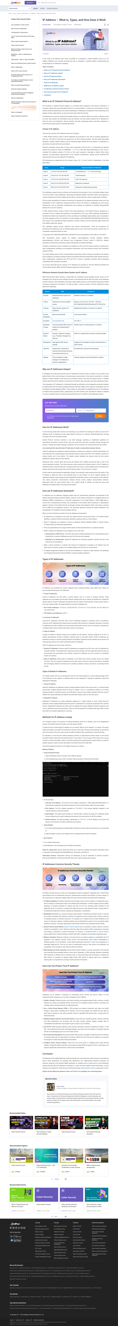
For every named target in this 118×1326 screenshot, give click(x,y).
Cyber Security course (87, 1068)
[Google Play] (16, 1236)
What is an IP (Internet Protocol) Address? (57, 70)
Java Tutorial (76, 1234)
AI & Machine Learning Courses (56, 1268)
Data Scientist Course (41, 1226)
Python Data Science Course (80, 1256)
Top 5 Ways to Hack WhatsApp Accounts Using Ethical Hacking (22, 80)
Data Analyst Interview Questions (62, 1308)
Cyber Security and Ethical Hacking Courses (21, 1270)
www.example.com (58, 321)
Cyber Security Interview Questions (76, 1305)
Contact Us (19, 1320)
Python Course (39, 1231)
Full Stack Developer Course (42, 1254)
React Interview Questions (99, 1248)
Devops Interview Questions (99, 1236)
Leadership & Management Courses (40, 1276)
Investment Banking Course (42, 1245)
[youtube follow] (19, 1228)
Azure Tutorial (76, 1245)
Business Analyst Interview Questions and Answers (23, 1308)
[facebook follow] (11, 1228)
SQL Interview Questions (98, 1245)
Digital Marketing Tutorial (70, 1288)
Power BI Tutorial (30, 1288)
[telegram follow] (24, 1228)
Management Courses (58, 1276)
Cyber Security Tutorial (79, 1240)
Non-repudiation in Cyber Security (20, 24)
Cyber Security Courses (41, 1240)
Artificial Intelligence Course (61, 1237)
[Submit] (39, 2)
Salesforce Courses (24, 1268)
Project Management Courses (74, 1268)
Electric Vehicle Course (60, 1252)
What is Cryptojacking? (17, 98)
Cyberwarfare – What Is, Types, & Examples (22, 59)
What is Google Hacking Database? (20, 85)
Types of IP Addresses (51, 82)
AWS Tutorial (76, 1229)
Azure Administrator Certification (59, 1243)
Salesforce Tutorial (78, 1243)
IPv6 (45, 211)
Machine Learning (35, 1296)
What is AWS (45, 1296)
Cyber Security (66, 1296)
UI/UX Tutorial (97, 1288)
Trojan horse (95, 942)
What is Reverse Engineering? (19, 28)
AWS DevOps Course (40, 1251)
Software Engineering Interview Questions (84, 1308)
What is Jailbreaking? (17, 67)
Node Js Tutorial (77, 1237)
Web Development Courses (61, 1258)
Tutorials (42, 8)
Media (11, 1320)
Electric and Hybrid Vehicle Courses (19, 1276)
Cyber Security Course (60, 1247)
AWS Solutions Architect (60, 1226)
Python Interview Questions (99, 1226)
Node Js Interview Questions (99, 1251)
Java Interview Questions (98, 1243)
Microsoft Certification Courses (18, 1279)
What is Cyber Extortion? (17, 45)
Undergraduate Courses (48, 1273)
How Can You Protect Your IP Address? (56, 92)
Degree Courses (70, 1270)
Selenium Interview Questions (17, 1305)
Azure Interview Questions (35, 1305)
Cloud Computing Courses (80, 1254)
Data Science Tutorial (78, 1251)
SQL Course (38, 1248)
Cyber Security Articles (22, 13)
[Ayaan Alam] (51, 1087)
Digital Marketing (55, 1296)
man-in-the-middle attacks (70, 1031)
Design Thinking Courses (86, 1276)
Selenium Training (58, 1234)
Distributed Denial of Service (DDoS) (97, 931)
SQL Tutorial (40, 1288)
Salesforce (75, 1296)
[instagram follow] (21, 1228)
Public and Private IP (72, 1071)
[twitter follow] (13, 1228)
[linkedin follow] (16, 1228)
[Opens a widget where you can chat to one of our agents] (111, 1323)
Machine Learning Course (42, 1229)
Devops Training (39, 1234)
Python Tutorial (77, 1226)
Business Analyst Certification (43, 1237)
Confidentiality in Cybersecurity (19, 32)
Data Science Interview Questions (98, 1232)
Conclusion (47, 95)
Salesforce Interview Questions (97, 1239)
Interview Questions (52, 8)
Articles (35, 8)
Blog (14, 13)
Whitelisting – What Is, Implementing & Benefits (21, 55)
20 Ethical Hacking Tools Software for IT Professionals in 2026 (21, 75)
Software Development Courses (18, 1273)
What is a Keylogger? (16, 112)
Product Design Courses (81, 1273)
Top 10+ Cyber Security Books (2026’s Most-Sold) (23, 37)
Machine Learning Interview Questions (54, 1305)
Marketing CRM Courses (82, 1270)
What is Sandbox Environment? (19, 116)
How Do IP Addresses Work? (53, 76)
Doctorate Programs (34, 1273)
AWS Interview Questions (98, 1229)
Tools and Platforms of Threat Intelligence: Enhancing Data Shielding (22, 93)
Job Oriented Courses (57, 1270)
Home (9, 13)
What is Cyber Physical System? (19, 41)
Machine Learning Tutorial (17, 1288)
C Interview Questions (45, 1308)
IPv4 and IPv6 (52, 208)
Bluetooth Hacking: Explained (19, 89)
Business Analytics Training (42, 1243)
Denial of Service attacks (71, 927)
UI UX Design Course (59, 1229)
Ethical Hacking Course (60, 1240)
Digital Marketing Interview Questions (99, 1254)
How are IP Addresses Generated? (54, 79)
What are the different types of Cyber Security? (23, 63)
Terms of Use (74, 416)
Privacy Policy (50, 417)
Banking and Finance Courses (65, 1273)
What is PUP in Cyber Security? (19, 71)
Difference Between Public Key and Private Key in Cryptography (23, 102)
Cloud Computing (14, 1296)
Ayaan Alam (47, 24)
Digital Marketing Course (60, 1249)
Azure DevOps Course (60, 1255)
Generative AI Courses (72, 1276)
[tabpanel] (21, 1162)
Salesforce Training (59, 1231)
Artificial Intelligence (85, 1296)
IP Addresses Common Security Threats (56, 89)
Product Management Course (43, 1256)
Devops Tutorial (77, 1231)
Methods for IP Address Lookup (54, 86)
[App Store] (16, 1240)
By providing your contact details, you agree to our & (63, 416)
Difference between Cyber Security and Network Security (21, 49)
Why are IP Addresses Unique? (53, 73)
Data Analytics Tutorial (85, 1288)
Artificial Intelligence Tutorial (53, 1288)
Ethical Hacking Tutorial (79, 1248)
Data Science (13, 1268)
